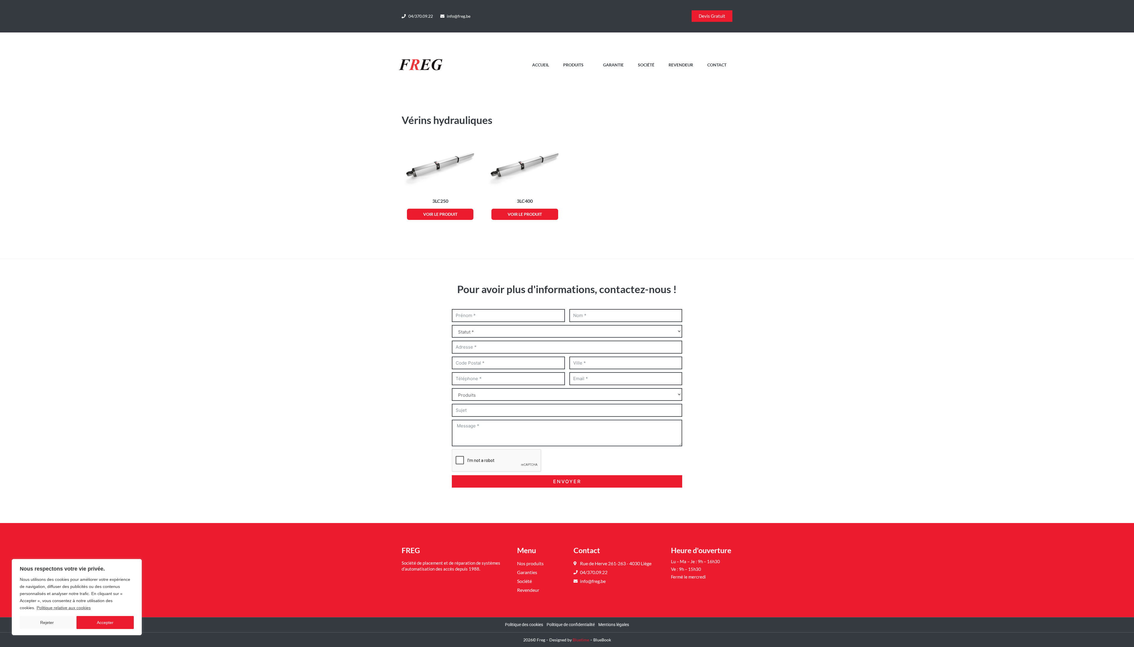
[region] (77, 597)
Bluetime (581, 639)
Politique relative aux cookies (64, 607)
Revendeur (681, 64)
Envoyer (567, 481)
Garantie (613, 64)
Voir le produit (440, 214)
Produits (573, 64)
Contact (716, 64)
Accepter (105, 622)
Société (646, 64)
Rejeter (47, 622)
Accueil (540, 64)
